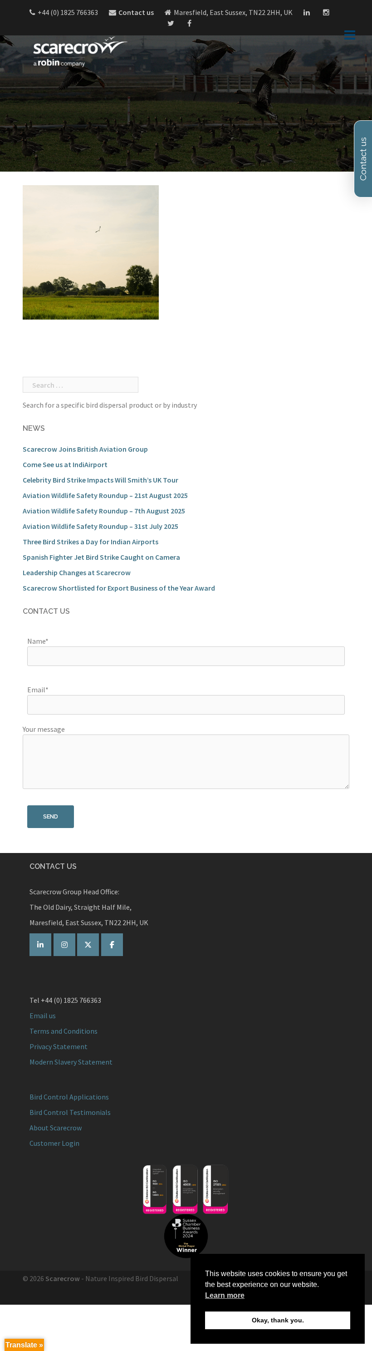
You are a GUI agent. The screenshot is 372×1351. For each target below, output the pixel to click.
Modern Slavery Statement (71, 1061)
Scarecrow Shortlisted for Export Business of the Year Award (119, 587)
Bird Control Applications (69, 1096)
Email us (42, 1015)
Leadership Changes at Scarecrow (77, 572)
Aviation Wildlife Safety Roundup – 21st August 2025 (105, 495)
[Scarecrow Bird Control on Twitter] (88, 944)
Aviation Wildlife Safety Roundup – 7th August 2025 (104, 510)
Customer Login (54, 1143)
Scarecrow (62, 1278)
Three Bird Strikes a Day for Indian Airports (90, 541)
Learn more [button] (225, 1295)
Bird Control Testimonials (70, 1112)
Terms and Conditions (63, 1030)
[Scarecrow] (79, 51)
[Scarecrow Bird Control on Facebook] (112, 944)
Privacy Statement (58, 1046)
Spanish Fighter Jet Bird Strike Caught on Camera (101, 557)
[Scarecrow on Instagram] (64, 944)
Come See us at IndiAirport (65, 464)
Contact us (136, 12)
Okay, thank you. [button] (278, 1320)
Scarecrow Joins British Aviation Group (85, 449)
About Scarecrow (55, 1127)
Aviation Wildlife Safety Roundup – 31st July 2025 (100, 526)
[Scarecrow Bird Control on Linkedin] (40, 944)
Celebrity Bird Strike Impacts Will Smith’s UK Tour (100, 479)
